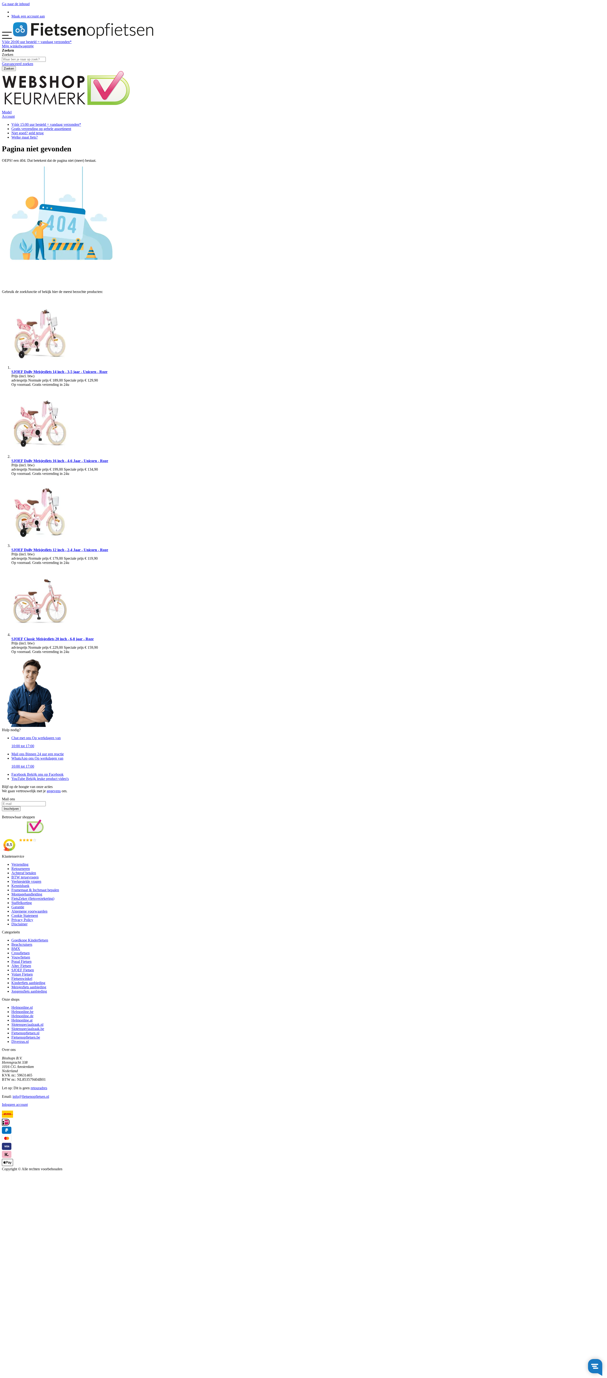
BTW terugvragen (25, 877)
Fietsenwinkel (21, 979)
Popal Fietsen (21, 961)
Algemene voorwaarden (29, 911)
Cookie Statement (24, 916)
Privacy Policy (22, 920)
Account (8, 116)
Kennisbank (20, 886)
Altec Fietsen (21, 966)
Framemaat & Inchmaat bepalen (35, 890)
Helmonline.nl (22, 1007)
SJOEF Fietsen (22, 970)
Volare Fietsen (22, 974)
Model (7, 112)
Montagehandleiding (26, 894)
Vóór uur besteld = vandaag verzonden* (37, 42)
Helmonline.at (21, 1020)
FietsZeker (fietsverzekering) (32, 898)
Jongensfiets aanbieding (29, 991)
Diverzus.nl (20, 1042)
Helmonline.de (22, 1016)
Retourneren (20, 869)
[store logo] (83, 38)
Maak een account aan (28, 16)
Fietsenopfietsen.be (25, 1037)
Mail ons (37, 754)
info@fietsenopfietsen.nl (31, 1096)
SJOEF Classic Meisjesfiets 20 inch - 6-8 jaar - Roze (52, 639)
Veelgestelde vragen (26, 881)
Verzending (19, 864)
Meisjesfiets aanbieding (28, 987)
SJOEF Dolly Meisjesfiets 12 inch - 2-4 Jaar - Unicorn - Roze (59, 550)
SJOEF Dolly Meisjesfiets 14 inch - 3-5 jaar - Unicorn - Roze (59, 372)
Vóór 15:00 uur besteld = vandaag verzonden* (46, 124)
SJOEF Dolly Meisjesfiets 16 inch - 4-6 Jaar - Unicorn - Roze (59, 461)
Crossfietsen (20, 953)
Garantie (17, 907)
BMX (15, 949)
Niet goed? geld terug (27, 133)
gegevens (54, 791)
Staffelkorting (21, 903)
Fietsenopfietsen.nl (25, 1033)
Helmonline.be (22, 1012)
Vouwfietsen (20, 957)
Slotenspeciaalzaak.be (27, 1029)
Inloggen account (15, 1105)
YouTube (40, 779)
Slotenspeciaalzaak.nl (27, 1024)
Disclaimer (19, 924)
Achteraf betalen (23, 873)
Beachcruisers (21, 944)
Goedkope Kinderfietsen (29, 940)
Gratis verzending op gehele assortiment (41, 129)
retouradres (39, 1088)
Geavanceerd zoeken (17, 64)
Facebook (37, 774)
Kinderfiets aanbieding (28, 983)
